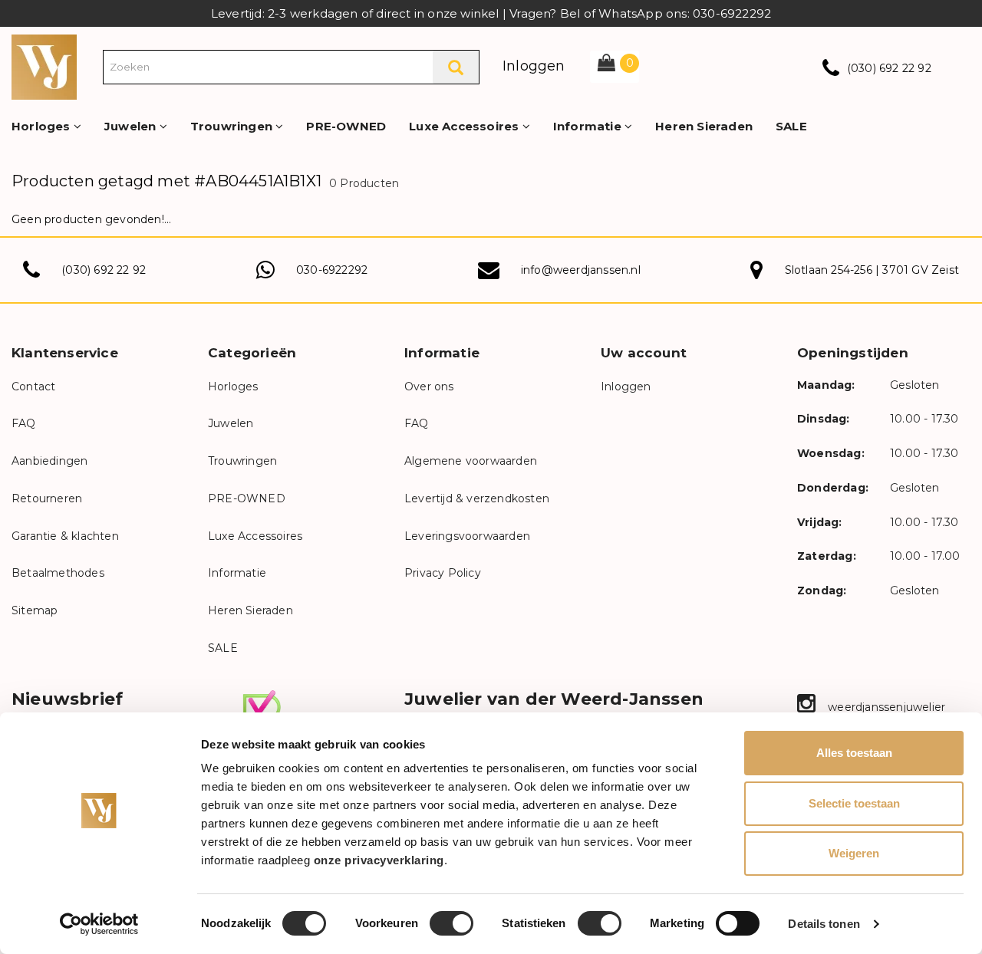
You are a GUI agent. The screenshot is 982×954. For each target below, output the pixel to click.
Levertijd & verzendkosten (476, 498)
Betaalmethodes (58, 573)
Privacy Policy (442, 573)
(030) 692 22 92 (889, 68)
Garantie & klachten (65, 536)
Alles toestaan (854, 752)
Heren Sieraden (704, 126)
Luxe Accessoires (465, 126)
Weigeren (854, 853)
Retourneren (47, 498)
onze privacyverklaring (379, 860)
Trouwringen (232, 126)
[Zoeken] (456, 67)
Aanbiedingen (49, 461)
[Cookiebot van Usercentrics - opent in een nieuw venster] (99, 924)
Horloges (43, 126)
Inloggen (534, 66)
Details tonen (823, 923)
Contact (33, 386)
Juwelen (132, 126)
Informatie (588, 126)
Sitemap (35, 610)
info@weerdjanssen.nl (581, 270)
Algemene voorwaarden (470, 461)
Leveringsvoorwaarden (467, 536)
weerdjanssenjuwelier (885, 707)
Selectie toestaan (854, 803)
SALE (791, 126)
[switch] (451, 923)
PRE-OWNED (346, 126)
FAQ (24, 423)
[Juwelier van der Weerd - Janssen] (44, 66)
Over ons (429, 386)
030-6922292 (331, 270)
